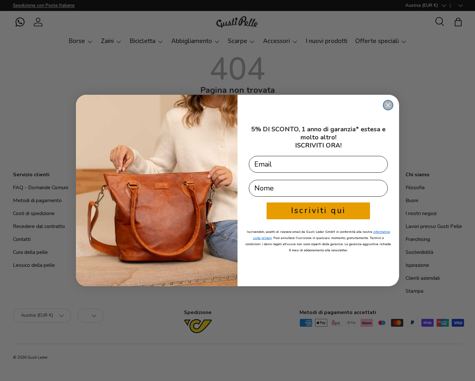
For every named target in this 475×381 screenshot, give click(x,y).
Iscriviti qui (318, 210)
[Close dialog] (388, 105)
